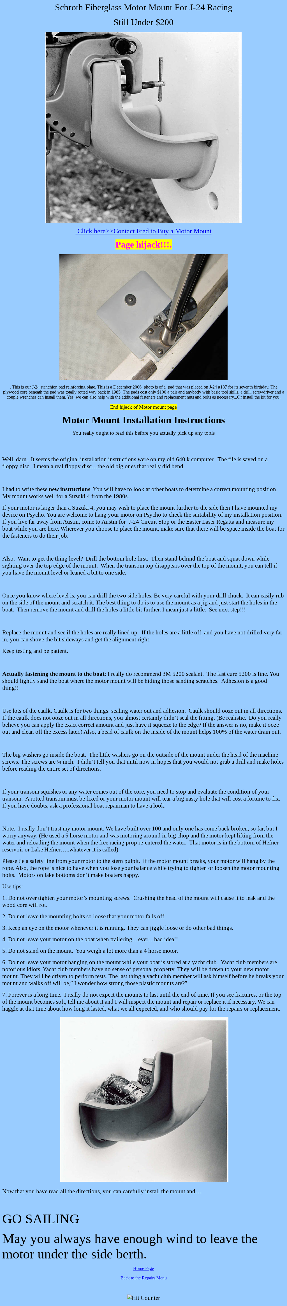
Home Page (143, 1268)
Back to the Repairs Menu (144, 1278)
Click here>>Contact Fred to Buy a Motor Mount (144, 231)
